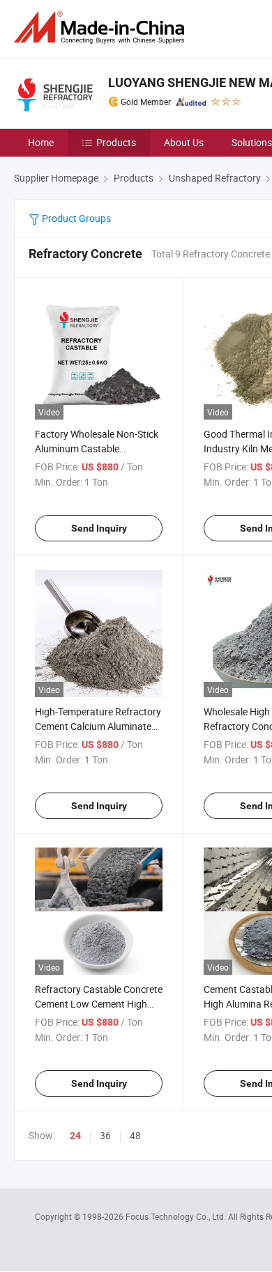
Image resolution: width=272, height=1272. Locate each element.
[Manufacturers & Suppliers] (102, 27)
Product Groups (75, 218)
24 (75, 1135)
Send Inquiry (99, 528)
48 (135, 1135)
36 (105, 1135)
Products (116, 142)
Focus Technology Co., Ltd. (177, 1216)
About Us (184, 142)
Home (41, 142)
